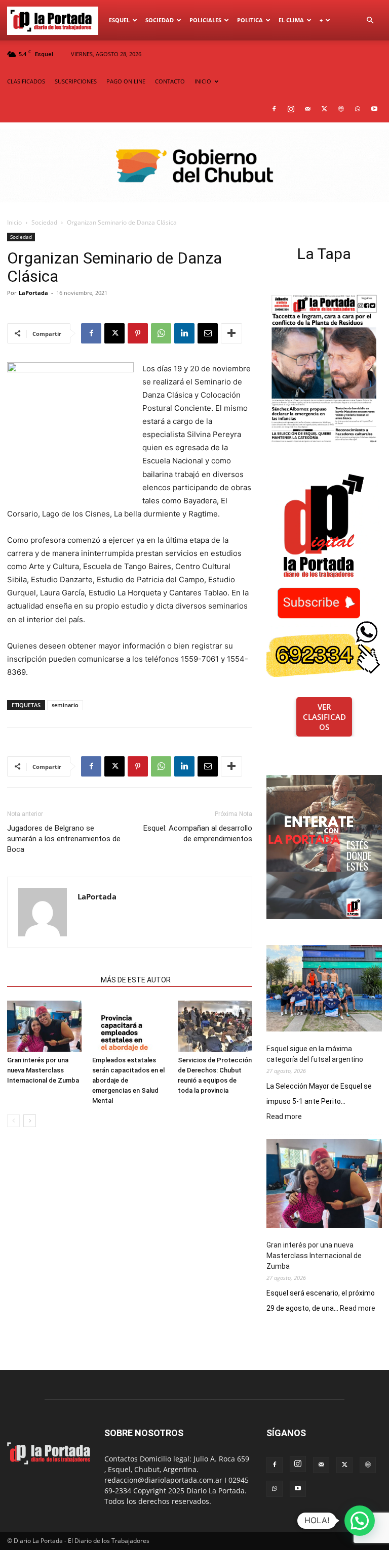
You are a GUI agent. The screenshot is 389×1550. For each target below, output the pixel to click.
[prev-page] (13, 1120)
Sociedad (159, 20)
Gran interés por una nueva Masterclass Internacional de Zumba (43, 1070)
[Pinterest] (138, 333)
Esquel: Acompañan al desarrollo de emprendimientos (197, 833)
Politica (250, 20)
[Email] (208, 333)
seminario (65, 705)
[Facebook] (274, 108)
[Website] (340, 108)
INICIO (202, 81)
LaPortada (33, 292)
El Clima (291, 20)
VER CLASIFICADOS (324, 717)
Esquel (119, 20)
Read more (284, 1117)
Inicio (14, 222)
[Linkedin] (184, 333)
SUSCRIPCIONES (76, 81)
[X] (324, 108)
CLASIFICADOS (26, 81)
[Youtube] (374, 108)
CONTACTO (170, 81)
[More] (231, 333)
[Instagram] (290, 108)
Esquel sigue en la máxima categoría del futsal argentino (314, 1054)
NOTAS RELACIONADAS (51, 980)
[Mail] (307, 108)
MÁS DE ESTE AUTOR (136, 980)
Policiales (205, 20)
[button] (370, 20)
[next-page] (29, 1120)
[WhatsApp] (357, 108)
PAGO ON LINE (125, 81)
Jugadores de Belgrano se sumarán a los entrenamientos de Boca (64, 839)
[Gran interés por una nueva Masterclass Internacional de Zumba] (44, 1026)
